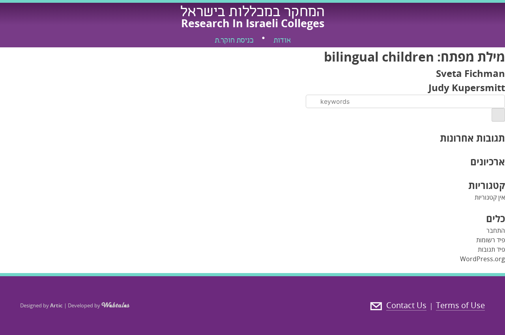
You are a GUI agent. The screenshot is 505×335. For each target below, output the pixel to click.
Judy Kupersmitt (466, 87)
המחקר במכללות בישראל (252, 13)
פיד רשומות (490, 240)
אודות (282, 41)
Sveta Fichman (470, 73)
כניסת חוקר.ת (234, 41)
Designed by (41, 305)
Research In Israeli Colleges (252, 23)
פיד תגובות (491, 249)
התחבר (495, 230)
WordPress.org (482, 259)
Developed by (84, 305)
